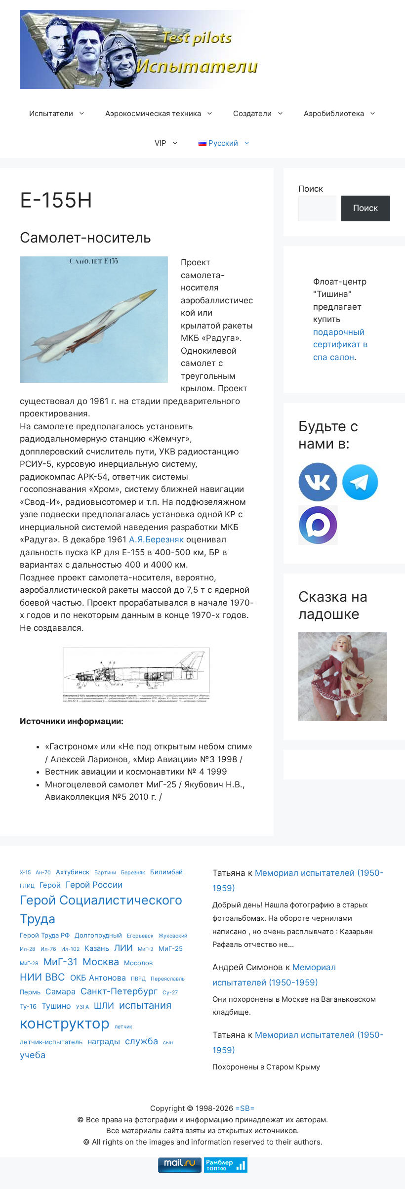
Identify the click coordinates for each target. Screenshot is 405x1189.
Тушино (56, 1006)
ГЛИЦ (27, 886)
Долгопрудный (98, 935)
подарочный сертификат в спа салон (340, 344)
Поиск (310, 189)
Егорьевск (140, 936)
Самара (60, 991)
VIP (160, 143)
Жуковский (173, 936)
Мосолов (138, 963)
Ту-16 (28, 1006)
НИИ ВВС (42, 977)
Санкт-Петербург (119, 990)
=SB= (245, 1108)
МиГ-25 (171, 948)
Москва (100, 961)
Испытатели (51, 113)
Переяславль (168, 979)
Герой (50, 885)
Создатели (252, 113)
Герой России (94, 884)
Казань (96, 948)
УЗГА (82, 1007)
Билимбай (166, 872)
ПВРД (138, 979)
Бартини (105, 872)
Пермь (30, 992)
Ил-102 (70, 949)
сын (168, 1042)
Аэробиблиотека (334, 113)
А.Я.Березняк (156, 539)
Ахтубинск (72, 872)
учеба (32, 1054)
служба (141, 1040)
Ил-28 (28, 949)
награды (103, 1041)
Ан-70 (43, 872)
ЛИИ (123, 948)
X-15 (25, 872)
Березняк (133, 872)
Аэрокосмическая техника (153, 113)
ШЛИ (104, 1005)
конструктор (65, 1023)
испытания (145, 1005)
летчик (123, 1027)
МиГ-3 (146, 949)
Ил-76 (48, 949)
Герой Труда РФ (45, 935)
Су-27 (170, 992)
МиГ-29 (29, 963)
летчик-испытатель (51, 1042)
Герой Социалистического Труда (101, 909)
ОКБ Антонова (98, 978)
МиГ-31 (60, 962)
